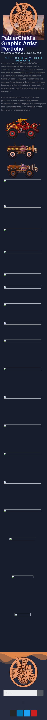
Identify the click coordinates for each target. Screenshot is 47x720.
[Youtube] (34, 713)
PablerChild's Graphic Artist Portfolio (19, 43)
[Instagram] (13, 713)
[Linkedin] (20, 713)
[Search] (40, 693)
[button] (23, 702)
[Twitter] (27, 713)
